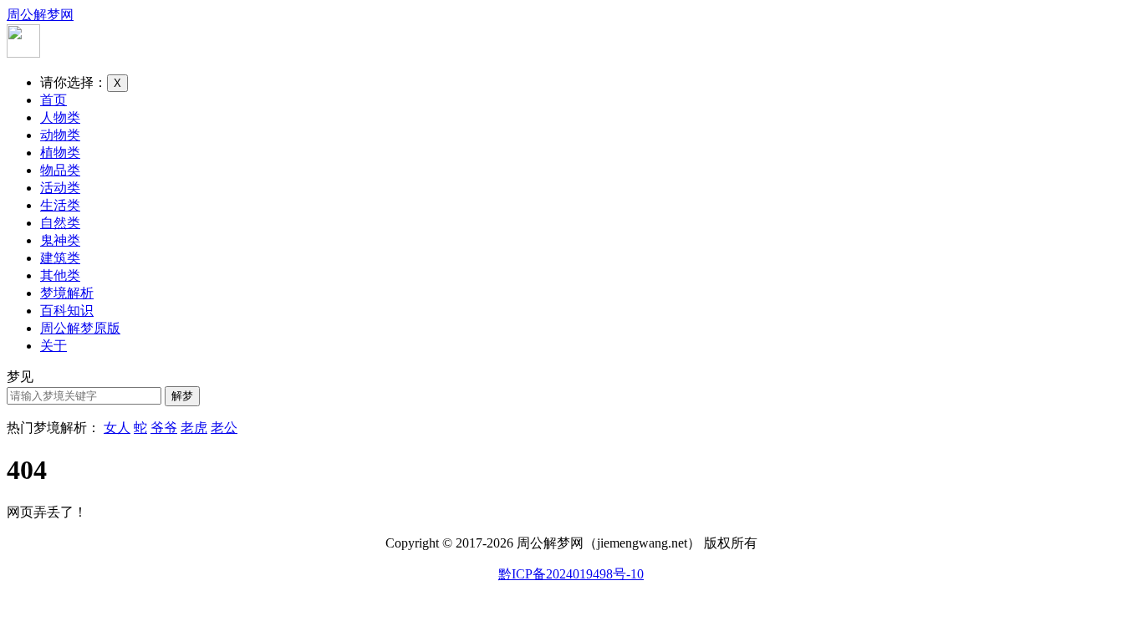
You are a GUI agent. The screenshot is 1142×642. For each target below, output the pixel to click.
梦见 (20, 376)
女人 (117, 427)
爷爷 (163, 427)
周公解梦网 (40, 15)
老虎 (194, 427)
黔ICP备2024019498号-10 (571, 574)
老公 (224, 427)
